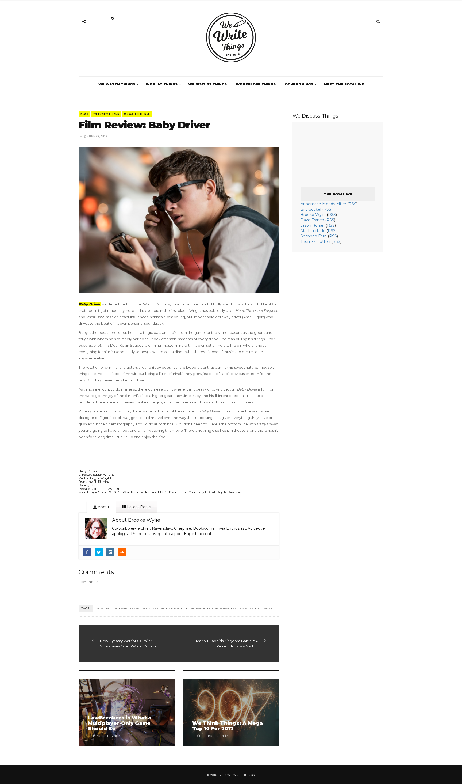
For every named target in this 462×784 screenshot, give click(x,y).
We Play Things (162, 84)
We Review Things (106, 114)
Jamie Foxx (175, 608)
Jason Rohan (313, 225)
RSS (352, 204)
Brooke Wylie (313, 214)
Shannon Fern (314, 236)
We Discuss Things (207, 84)
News (84, 114)
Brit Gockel (311, 209)
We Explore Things (256, 84)
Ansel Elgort (106, 608)
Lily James (264, 608)
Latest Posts (138, 507)
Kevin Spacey (243, 608)
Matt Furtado (313, 230)
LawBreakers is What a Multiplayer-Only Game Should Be (119, 723)
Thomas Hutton (315, 241)
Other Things (299, 84)
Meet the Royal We (344, 84)
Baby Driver (129, 608)
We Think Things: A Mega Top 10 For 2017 (227, 726)
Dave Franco (312, 220)
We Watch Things (116, 84)
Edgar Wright (153, 608)
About (103, 507)
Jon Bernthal (219, 608)
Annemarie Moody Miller (323, 204)
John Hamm (196, 608)
